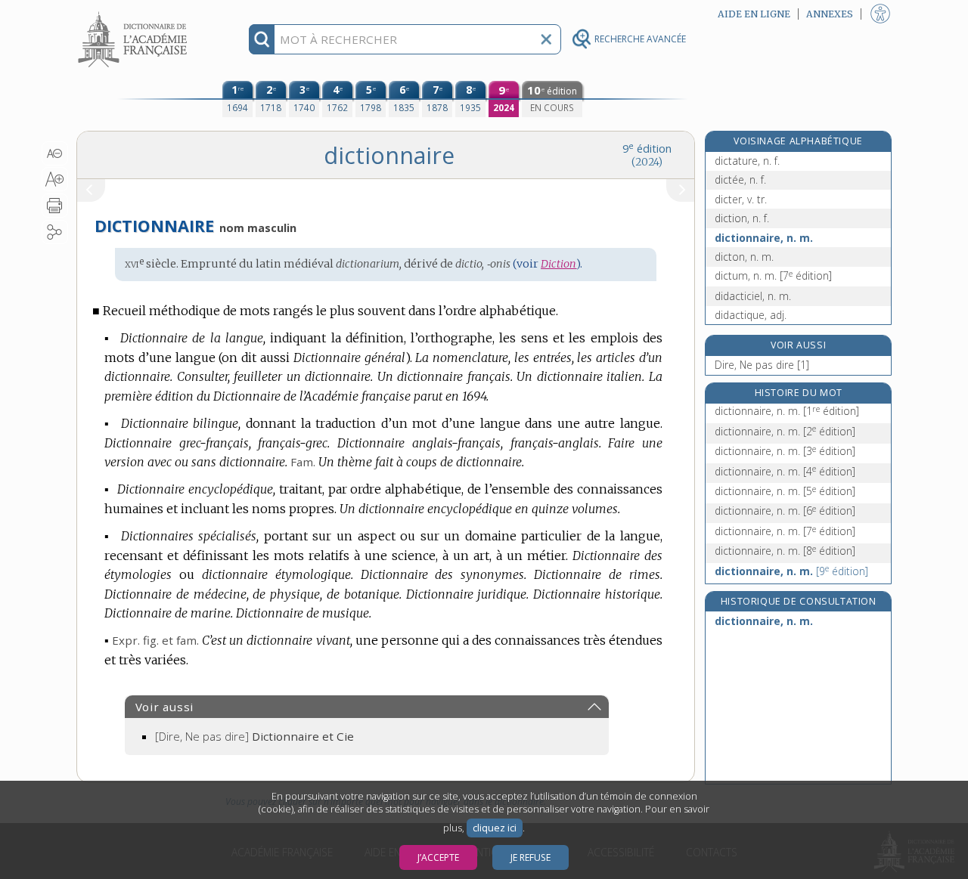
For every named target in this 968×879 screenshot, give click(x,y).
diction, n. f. (742, 218)
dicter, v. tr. (741, 199)
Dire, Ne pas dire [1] (762, 364)
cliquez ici (495, 828)
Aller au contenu (134, 13)
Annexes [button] (829, 14)
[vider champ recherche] (546, 39)
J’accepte (438, 857)
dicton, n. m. (744, 256)
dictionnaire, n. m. (764, 238)
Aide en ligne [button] (754, 14)
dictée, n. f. (740, 179)
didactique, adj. (750, 315)
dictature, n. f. (747, 160)
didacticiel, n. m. (753, 296)
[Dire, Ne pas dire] (254, 736)
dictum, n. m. (773, 275)
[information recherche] (262, 39)
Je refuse (530, 857)
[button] (55, 153)
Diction (558, 264)
